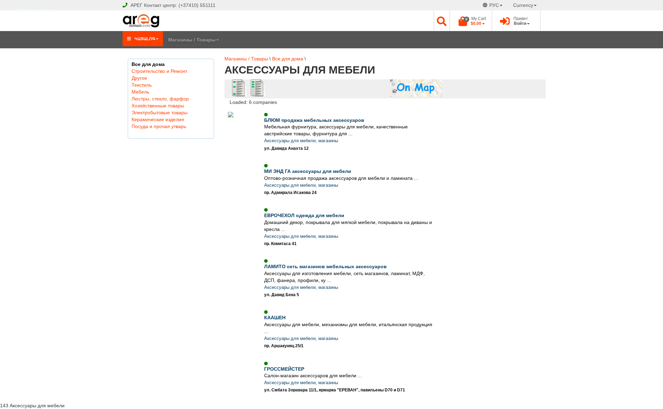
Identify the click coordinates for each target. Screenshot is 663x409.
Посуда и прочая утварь (159, 126)
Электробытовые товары (160, 112)
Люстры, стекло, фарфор (160, 98)
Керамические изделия (158, 119)
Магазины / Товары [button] (191, 39)
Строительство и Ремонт (159, 71)
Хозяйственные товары (158, 105)
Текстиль (142, 85)
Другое (139, 78)
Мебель (140, 92)
